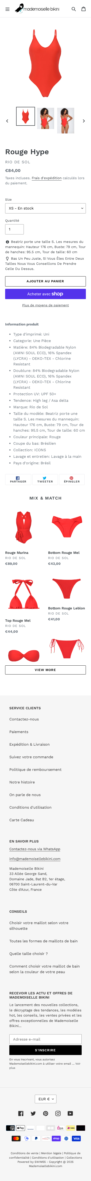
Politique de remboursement (35, 769)
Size (8, 199)
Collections (74, 1157)
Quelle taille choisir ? (28, 953)
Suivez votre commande (31, 757)
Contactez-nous (24, 719)
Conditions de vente (25, 1153)
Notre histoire (22, 782)
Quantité (12, 220)
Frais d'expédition (47, 178)
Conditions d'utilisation (30, 807)
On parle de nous (25, 795)
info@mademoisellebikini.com (34, 859)
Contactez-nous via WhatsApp (34, 849)
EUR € (44, 1099)
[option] (26, 116)
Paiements (18, 732)
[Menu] (7, 8)
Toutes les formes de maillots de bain (43, 941)
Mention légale (51, 1153)
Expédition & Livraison (29, 744)
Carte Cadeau (21, 820)
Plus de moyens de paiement (45, 305)
